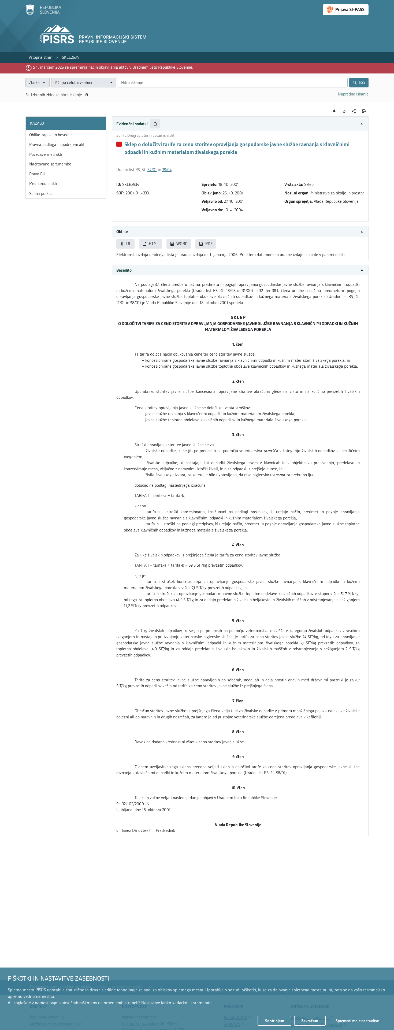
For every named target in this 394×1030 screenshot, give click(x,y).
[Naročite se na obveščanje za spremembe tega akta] (334, 111)
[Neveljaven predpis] (119, 144)
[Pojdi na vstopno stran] (43, 14)
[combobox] (83, 83)
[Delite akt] (354, 111)
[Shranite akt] (344, 111)
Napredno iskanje (353, 94)
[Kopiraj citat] (155, 124)
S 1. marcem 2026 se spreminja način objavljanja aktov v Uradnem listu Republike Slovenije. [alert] (113, 67)
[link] (40, 57)
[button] (240, 124)
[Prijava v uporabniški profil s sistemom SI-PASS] (346, 9)
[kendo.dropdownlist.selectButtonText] (111, 82)
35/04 (167, 169)
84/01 (152, 169)
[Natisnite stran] (364, 111)
